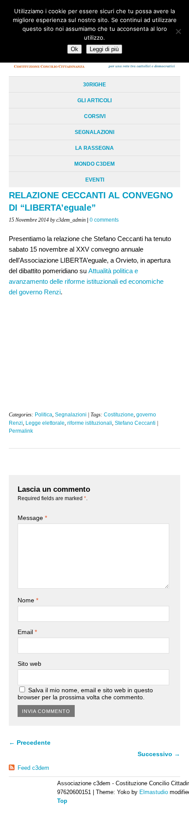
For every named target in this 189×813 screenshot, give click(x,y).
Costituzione (119, 415)
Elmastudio (153, 792)
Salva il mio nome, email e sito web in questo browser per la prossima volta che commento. (85, 694)
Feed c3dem (33, 768)
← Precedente (30, 742)
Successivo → (159, 753)
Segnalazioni (94, 132)
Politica (43, 415)
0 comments (104, 220)
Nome (28, 600)
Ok (74, 49)
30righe (94, 84)
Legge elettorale (45, 423)
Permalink (21, 431)
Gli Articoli (94, 100)
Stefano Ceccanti (135, 423)
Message (32, 517)
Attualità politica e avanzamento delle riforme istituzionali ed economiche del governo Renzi (86, 281)
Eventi (94, 179)
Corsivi (94, 116)
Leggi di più (104, 49)
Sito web (29, 663)
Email (27, 631)
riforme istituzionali (89, 423)
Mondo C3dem (94, 164)
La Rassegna (94, 148)
